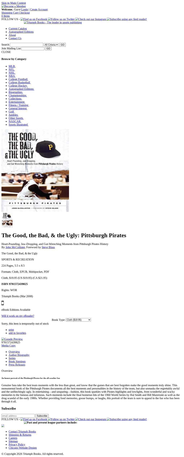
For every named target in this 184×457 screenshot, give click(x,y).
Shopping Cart (10, 12)
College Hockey (18, 85)
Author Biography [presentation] (19, 354)
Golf (12, 111)
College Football (18, 79)
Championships (18, 95)
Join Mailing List (11, 48)
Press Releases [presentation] (17, 364)
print (11, 329)
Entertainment (17, 101)
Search (5, 44)
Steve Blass (48, 247)
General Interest (18, 108)
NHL (12, 72)
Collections (15, 98)
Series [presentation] (12, 358)
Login (24, 9)
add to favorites (17, 333)
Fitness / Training (19, 105)
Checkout (24, 12)
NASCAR (15, 121)
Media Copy (8, 345)
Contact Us (15, 38)
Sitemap (13, 441)
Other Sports (16, 118)
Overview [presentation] (14, 351)
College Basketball (20, 82)
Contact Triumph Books (22, 431)
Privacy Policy (17, 444)
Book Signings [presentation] (17, 361)
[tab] (96, 351)
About (12, 35)
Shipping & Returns (20, 434)
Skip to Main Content (13, 3)
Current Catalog (18, 28)
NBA (12, 75)
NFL (12, 69)
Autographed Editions (21, 31)
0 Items (5, 15)
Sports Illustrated (18, 124)
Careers (13, 438)
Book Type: (58, 319)
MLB (12, 66)
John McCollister (15, 247)
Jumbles (14, 114)
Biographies (16, 92)
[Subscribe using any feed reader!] (127, 19)
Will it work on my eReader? (17, 315)
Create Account (39, 9)
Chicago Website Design (23, 447)
